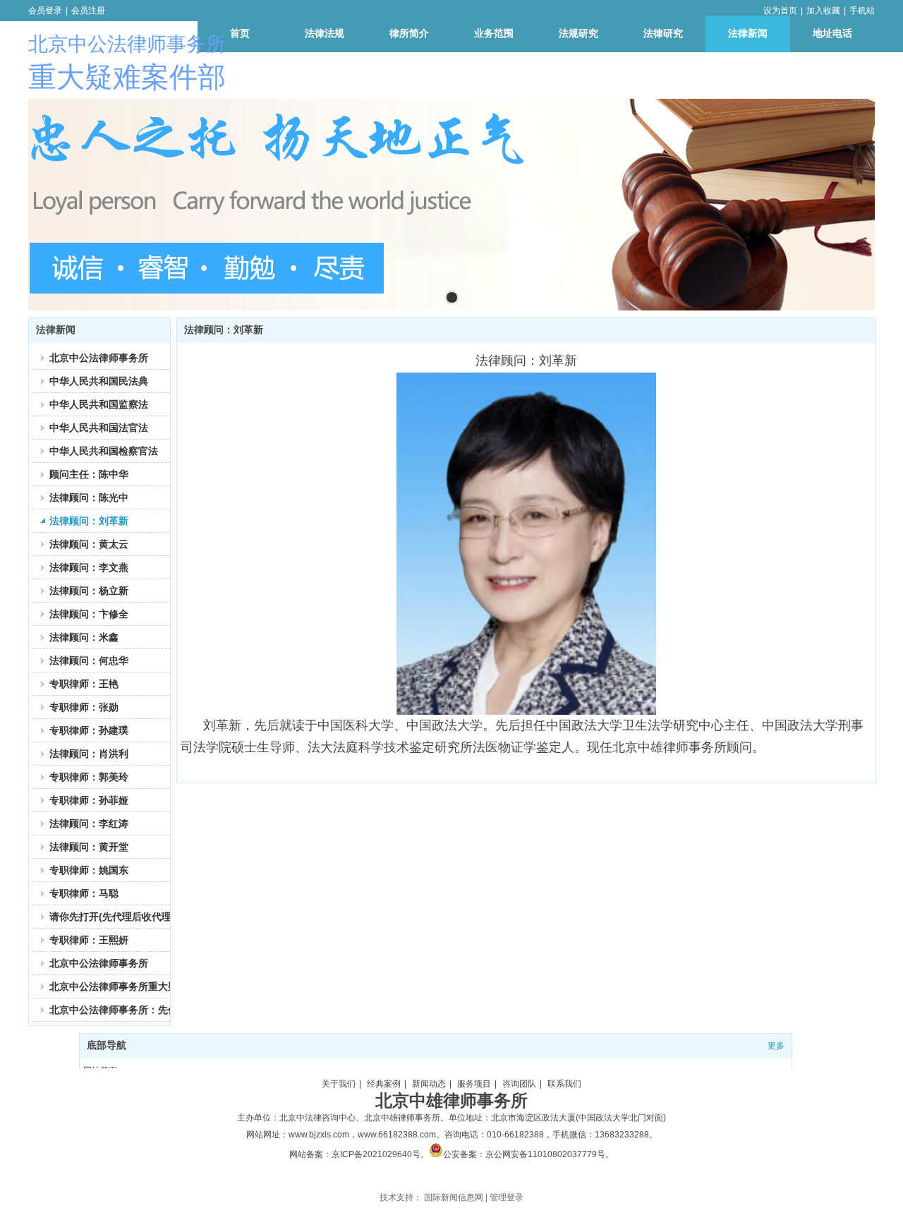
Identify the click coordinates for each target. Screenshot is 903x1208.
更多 (776, 1045)
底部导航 (106, 1045)
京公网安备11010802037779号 (545, 1154)
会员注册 (88, 11)
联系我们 (564, 1084)
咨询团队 (519, 1084)
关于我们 (339, 1084)
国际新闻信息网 (453, 1197)
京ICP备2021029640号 (376, 1154)
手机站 (862, 11)
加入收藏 (823, 11)
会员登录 (45, 11)
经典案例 (384, 1084)
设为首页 (780, 11)
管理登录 (506, 1197)
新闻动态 (429, 1084)
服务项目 (474, 1084)
